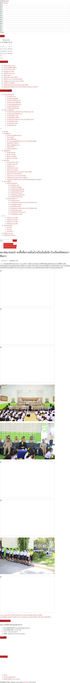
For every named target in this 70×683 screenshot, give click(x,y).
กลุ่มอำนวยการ (7, 75)
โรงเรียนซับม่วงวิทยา (12, 123)
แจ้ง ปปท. (9, 229)
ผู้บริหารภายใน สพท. (12, 158)
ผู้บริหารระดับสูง (11, 154)
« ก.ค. (1, 58)
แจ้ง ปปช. (9, 227)
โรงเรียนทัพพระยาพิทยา (13, 117)
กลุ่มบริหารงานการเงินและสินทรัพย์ (12, 79)
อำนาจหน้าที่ (10, 137)
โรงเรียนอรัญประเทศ (12, 115)
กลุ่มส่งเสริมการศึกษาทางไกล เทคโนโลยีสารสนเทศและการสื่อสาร (20, 87)
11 (2, 49)
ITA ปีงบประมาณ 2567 (12, 220)
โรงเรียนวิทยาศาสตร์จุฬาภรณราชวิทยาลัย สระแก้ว (20, 112)
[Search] (0, 238)
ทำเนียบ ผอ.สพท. (11, 152)
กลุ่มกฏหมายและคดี (8, 71)
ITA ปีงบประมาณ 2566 (12, 218)
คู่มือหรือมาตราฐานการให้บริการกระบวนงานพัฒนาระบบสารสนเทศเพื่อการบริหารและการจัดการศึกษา (25, 617)
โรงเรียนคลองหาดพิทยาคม (14, 102)
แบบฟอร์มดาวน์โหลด (9, 235)
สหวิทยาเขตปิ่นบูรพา (8, 110)
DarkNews (26, 682)
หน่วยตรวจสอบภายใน (9, 69)
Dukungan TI (4, 260)
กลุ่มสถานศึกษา (7, 181)
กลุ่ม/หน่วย (6, 160)
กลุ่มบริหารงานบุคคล (8, 83)
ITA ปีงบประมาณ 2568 (12, 221)
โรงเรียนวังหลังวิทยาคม (13, 108)
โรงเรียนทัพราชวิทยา (12, 121)
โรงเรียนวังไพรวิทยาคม (13, 106)
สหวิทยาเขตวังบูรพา (8, 94)
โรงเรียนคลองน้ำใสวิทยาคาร (14, 114)
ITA (4, 216)
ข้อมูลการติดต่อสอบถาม (13, 145)
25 (2, 53)
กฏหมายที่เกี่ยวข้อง (12, 139)
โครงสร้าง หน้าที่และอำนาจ (14, 135)
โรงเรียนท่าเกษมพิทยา (12, 98)
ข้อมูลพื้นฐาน (6, 133)
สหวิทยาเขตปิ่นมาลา (12, 198)
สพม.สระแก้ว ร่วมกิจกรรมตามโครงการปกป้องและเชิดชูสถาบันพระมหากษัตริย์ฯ (21, 615)
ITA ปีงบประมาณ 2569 (12, 223)
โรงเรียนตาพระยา (11, 125)
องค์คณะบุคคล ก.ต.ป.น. (9, 66)
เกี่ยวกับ (5, 675)
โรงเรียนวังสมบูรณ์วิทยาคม (14, 104)
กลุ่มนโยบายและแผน (9, 73)
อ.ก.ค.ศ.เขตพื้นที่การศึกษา (10, 67)
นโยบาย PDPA (10, 147)
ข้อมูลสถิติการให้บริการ (13, 143)
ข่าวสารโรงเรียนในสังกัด (10, 246)
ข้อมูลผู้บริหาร (7, 151)
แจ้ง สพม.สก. (10, 231)
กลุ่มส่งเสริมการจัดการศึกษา (10, 77)
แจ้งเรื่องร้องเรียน (7, 225)
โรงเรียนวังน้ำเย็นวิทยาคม (14, 100)
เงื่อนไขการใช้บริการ (12, 149)
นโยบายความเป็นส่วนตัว (9, 677)
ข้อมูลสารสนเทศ (7, 233)
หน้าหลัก (5, 131)
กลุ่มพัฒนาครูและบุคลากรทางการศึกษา (13, 81)
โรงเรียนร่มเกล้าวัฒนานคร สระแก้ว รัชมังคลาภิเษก (20, 119)
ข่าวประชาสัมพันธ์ (21, 141)
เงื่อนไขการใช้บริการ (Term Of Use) (11, 679)
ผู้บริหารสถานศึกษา (12, 156)
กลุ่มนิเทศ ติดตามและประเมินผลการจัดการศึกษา (16, 85)
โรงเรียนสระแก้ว (11, 96)
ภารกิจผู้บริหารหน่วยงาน (9, 248)
